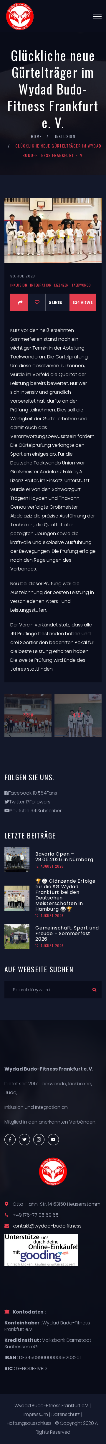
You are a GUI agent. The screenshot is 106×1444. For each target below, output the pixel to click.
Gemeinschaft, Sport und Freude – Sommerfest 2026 (67, 933)
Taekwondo (81, 284)
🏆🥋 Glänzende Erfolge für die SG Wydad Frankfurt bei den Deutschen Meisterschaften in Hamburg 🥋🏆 (65, 895)
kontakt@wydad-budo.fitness (47, 1226)
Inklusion (65, 136)
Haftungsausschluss (29, 1423)
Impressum (36, 1414)
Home (36, 136)
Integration (41, 284)
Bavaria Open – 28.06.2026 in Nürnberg (64, 857)
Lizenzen (61, 284)
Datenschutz (66, 1414)
